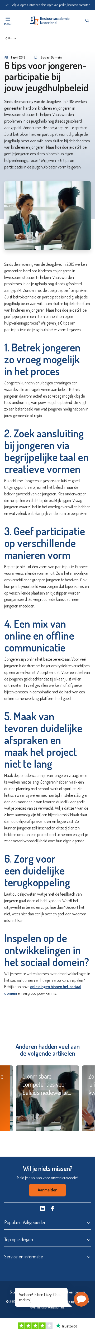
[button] (81, 1299)
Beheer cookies (74, 1292)
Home (12, 38)
